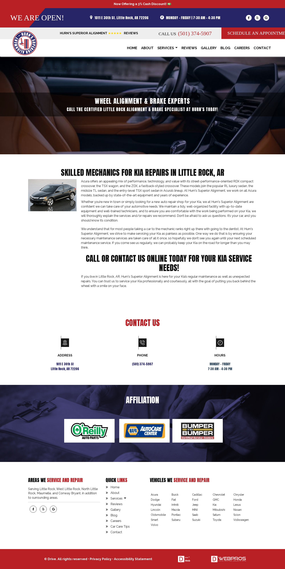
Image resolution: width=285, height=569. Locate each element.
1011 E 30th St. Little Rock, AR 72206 (121, 17)
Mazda (176, 509)
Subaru (176, 519)
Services (166, 48)
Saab (195, 514)
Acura (154, 494)
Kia (214, 504)
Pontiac (176, 514)
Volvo (154, 524)
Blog (225, 48)
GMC (216, 499)
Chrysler (238, 494)
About (147, 48)
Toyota (217, 519)
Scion (236, 514)
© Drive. (51, 559)
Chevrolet (219, 494)
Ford (195, 499)
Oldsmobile (158, 514)
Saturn (216, 514)
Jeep (195, 504)
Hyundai (156, 504)
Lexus (237, 504)
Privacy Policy (100, 559)
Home (132, 48)
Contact (262, 48)
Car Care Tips (120, 526)
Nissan (237, 509)
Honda (237, 499)
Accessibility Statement (133, 559)
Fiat (174, 499)
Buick (175, 494)
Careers (242, 48)
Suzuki (196, 519)
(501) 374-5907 (195, 33)
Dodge (155, 499)
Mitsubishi (219, 509)
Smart (154, 519)
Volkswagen (241, 519)
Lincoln (155, 509)
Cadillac (197, 494)
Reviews (189, 48)
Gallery (209, 48)
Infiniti (175, 504)
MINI (195, 509)
